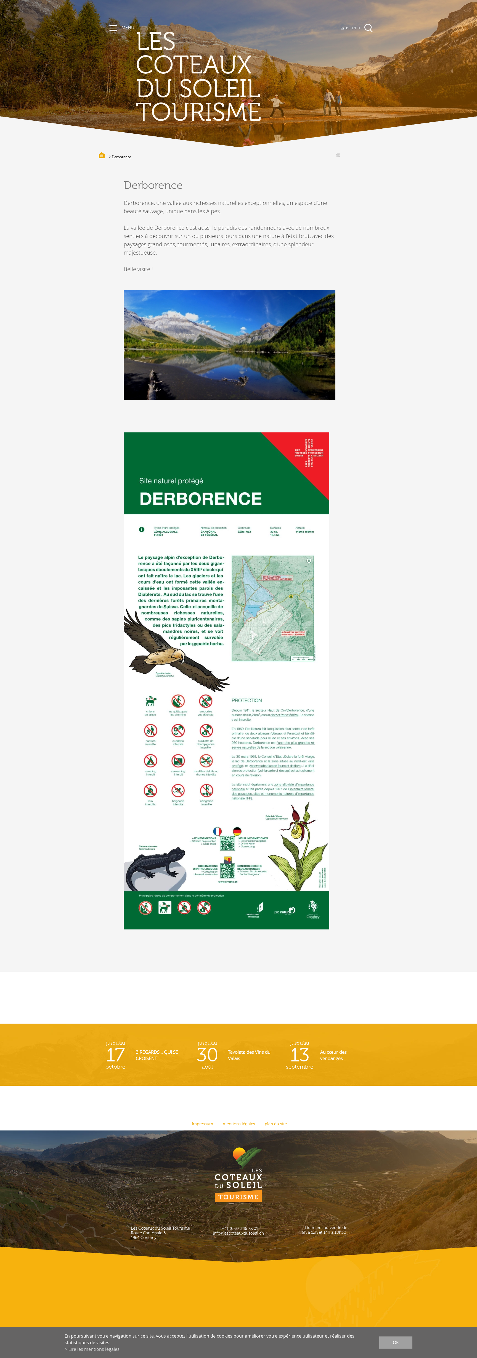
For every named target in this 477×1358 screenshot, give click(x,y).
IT (359, 28)
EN (354, 28)
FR (342, 28)
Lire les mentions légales (94, 1349)
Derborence (121, 156)
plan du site (276, 1124)
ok (396, 1342)
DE (348, 28)
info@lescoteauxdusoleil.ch (238, 1233)
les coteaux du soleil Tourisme (198, 77)
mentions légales (239, 1124)
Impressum (202, 1124)
